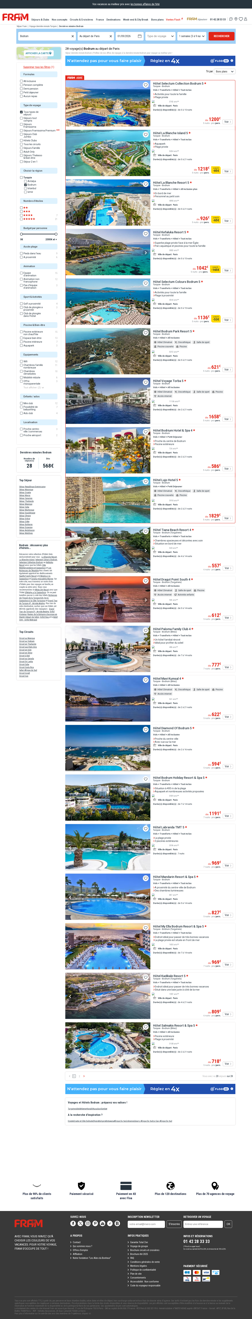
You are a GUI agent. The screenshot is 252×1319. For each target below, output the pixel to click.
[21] (31, 219)
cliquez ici (86, 1313)
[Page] (73, 1223)
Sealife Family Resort (28, 576)
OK (228, 1224)
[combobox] (20, 36)
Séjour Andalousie (26, 530)
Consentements (138, 1277)
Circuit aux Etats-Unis (28, 647)
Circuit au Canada (26, 658)
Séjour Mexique (25, 504)
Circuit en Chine (25, 653)
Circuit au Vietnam (26, 641)
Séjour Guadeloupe (27, 513)
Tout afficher (32, 387)
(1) (38, 67)
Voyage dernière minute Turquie (43, 26)
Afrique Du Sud (120, 1121)
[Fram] (15, 17)
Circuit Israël (24, 673)
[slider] (21, 234)
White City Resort (42, 590)
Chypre (96, 1121)
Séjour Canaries (25, 498)
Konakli (90, 1109)
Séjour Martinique (26, 510)
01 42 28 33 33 (218, 19)
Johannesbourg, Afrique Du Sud (140, 1121)
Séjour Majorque (26, 489)
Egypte (71, 1121)
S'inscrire (174, 1224)
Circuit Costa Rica (26, 667)
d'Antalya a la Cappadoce (35, 592)
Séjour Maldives (26, 533)
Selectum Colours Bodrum (46, 559)
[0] (240, 19)
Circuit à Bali (24, 656)
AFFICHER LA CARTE (37, 53)
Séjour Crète (24, 521)
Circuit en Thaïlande (27, 644)
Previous (70, 104)
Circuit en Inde (25, 650)
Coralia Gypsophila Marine (42, 579)
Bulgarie (102, 1121)
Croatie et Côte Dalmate (83, 1121)
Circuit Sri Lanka (26, 661)
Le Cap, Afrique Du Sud (162, 1121)
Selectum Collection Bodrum (31, 562)
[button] (37, 1191)
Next (146, 104)
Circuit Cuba (24, 664)
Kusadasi (97, 1109)
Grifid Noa (44, 617)
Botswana (110, 1121)
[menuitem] (40, 20)
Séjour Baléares (26, 524)
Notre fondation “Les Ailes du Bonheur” (92, 1258)
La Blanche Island (26, 559)
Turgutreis (72, 1109)
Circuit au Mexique (27, 638)
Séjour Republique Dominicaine (32, 487)
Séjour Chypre (25, 516)
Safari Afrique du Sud (28, 670)
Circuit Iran (23, 676)
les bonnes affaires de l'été (145, 4)
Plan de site (136, 1273)
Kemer (84, 1109)
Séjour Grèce (24, 518)
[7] (31, 215)
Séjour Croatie (25, 492)
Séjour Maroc (24, 495)
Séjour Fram (22, 26)
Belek (79, 1109)
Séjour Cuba (24, 507)
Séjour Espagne (25, 527)
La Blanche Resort (49, 557)
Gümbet (104, 1109)
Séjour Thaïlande (26, 501)
